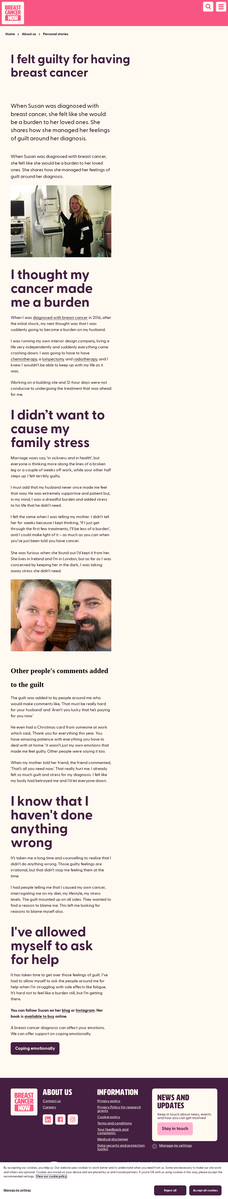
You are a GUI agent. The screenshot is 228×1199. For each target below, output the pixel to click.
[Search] (208, 7)
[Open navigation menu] (221, 7)
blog (66, 1010)
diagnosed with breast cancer (60, 318)
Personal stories (55, 34)
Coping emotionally (35, 1048)
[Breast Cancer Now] (24, 1102)
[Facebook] (60, 1119)
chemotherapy (24, 359)
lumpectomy (53, 359)
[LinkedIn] (48, 1119)
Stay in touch (175, 1128)
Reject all (170, 1190)
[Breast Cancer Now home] (13, 13)
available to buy (39, 1016)
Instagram (85, 1010)
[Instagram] (73, 1119)
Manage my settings (175, 1145)
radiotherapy (85, 359)
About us (29, 34)
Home (10, 34)
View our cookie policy (51, 1176)
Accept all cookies (205, 1190)
